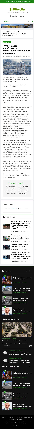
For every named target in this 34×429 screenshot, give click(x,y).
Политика (28, 422)
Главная (5, 422)
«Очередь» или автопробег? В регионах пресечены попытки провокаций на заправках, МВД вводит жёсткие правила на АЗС (21, 225)
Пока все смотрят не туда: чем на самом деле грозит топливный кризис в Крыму (20, 236)
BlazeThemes (20, 419)
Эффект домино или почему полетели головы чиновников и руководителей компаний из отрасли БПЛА (16, 1)
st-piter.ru (17, 9)
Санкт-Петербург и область (20, 282)
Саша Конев (15, 231)
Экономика (6, 42)
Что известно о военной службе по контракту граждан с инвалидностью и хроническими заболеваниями (20, 354)
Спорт (14, 424)
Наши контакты (17, 426)
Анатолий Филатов (8, 56)
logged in (14, 208)
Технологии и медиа (23, 424)
